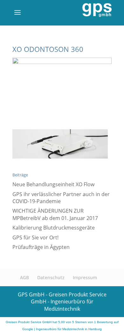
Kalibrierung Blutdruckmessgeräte (53, 227)
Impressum (85, 277)
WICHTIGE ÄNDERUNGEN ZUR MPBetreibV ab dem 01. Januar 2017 (55, 214)
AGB (24, 277)
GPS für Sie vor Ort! (35, 237)
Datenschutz (51, 277)
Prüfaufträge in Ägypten (41, 247)
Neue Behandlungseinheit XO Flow (53, 184)
